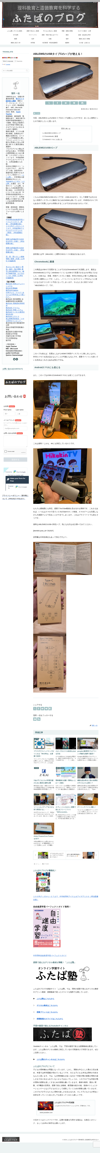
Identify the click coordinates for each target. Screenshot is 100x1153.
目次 (63, 129)
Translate (8, 64)
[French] (7, 57)
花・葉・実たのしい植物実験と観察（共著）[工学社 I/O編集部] (15, 259)
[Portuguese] (16, 57)
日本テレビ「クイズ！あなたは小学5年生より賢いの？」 (15, 295)
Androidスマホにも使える (53, 139)
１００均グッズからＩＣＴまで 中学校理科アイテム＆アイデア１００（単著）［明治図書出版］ (15, 230)
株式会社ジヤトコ (12, 316)
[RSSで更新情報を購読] (38, 719)
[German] (9, 57)
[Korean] (15, 57)
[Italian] (11, 57)
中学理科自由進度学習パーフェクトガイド (50, 956)
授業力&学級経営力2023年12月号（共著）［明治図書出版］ (15, 241)
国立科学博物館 (11, 288)
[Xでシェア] (49, 103)
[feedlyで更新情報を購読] (35, 719)
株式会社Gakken (12, 290)
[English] (5, 57)
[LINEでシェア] (74, 103)
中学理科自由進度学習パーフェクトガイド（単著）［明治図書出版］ (15, 222)
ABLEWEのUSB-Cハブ (52, 133)
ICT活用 (37, 113)
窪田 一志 (15, 93)
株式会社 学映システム (14, 310)
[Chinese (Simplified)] (3, 57)
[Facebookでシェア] (57, 103)
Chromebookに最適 (51, 136)
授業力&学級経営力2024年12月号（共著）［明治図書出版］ (15, 250)
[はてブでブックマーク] (66, 103)
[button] (82, 103)
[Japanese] (13, 57)
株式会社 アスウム (13, 308)
